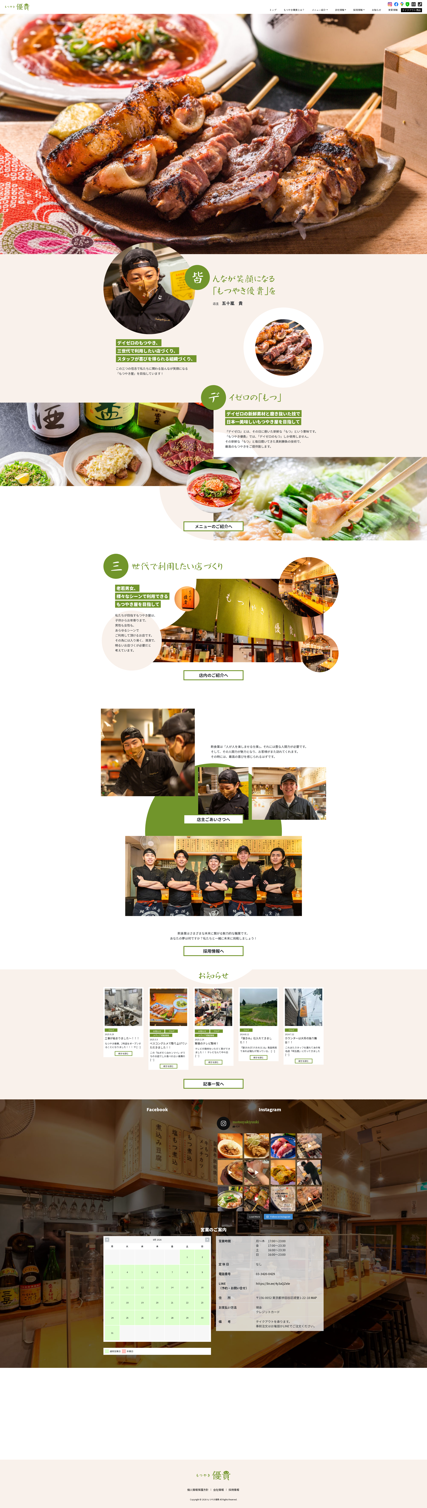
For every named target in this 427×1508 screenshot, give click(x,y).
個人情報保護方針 (197, 1490)
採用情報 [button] (358, 10)
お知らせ (376, 10)
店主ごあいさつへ (213, 819)
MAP (314, 1297)
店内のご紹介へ (213, 675)
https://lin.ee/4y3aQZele (273, 1283)
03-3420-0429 (265, 1274)
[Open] (230, 1145)
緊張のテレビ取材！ (207, 1043)
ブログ (111, 1030)
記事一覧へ (213, 1084)
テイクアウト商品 (411, 10)
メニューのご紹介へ (213, 526)
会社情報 (218, 1490)
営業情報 (393, 10)
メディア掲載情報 (161, 1035)
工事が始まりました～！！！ (122, 1038)
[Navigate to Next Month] (207, 1240)
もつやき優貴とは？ (294, 10)
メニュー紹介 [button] (319, 10)
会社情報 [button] (339, 10)
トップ (272, 10)
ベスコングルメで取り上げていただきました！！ (168, 1045)
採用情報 (234, 1490)
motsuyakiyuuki (230, 1136)
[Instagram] (239, 1155)
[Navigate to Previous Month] (107, 1240)
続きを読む (123, 1053)
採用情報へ (213, 951)
